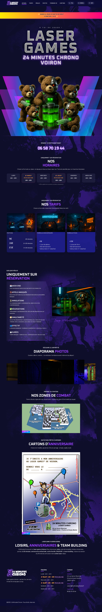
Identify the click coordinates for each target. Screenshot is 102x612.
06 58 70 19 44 (51, 148)
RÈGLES (38, 3)
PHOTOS (45, 3)
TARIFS (31, 3)
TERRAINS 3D (53, 3)
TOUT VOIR (26, 431)
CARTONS (62, 3)
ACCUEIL (24, 3)
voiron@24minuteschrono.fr (75, 586)
